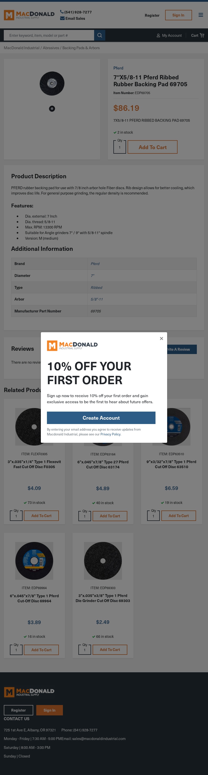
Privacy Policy (110, 434)
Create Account (101, 417)
